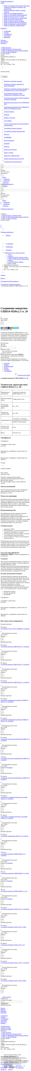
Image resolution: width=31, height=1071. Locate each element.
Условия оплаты (5, 1026)
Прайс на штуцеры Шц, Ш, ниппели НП (15, 18)
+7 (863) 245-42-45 (6, 47)
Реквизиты (7, 37)
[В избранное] (2, 322)
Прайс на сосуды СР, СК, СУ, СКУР (14, 16)
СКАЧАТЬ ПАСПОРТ (24, 375)
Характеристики (8, 366)
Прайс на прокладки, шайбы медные (14, 25)
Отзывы (6, 32)
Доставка (6, 369)
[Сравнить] (2, 324)
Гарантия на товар (6, 1029)
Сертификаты (8, 34)
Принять (25, 1060)
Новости (3, 1009)
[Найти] (2, 175)
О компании (7, 31)
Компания (3, 1012)
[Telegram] (18, 328)
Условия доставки (6, 1028)
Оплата (6, 368)
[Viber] (11, 328)
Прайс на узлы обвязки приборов (13, 13)
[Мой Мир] (6, 328)
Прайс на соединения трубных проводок (15, 15)
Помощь (3, 1023)
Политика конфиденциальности (10, 1066)
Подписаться (4, 1003)
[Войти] (1, 223)
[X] (9, 328)
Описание (7, 363)
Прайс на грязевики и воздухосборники (15, 24)
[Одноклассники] (4, 328)
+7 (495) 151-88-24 (8, 52)
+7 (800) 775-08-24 (14, 50)
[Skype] (16, 328)
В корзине (9, 767)
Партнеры (3, 1011)
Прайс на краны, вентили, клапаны (14, 21)
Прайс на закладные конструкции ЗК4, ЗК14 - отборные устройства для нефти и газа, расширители (17, 7)
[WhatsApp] (13, 328)
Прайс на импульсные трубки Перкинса (15, 22)
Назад (9, 254)
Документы (7, 36)
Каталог (3, 1008)
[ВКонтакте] (2, 328)
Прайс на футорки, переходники (13, 19)
